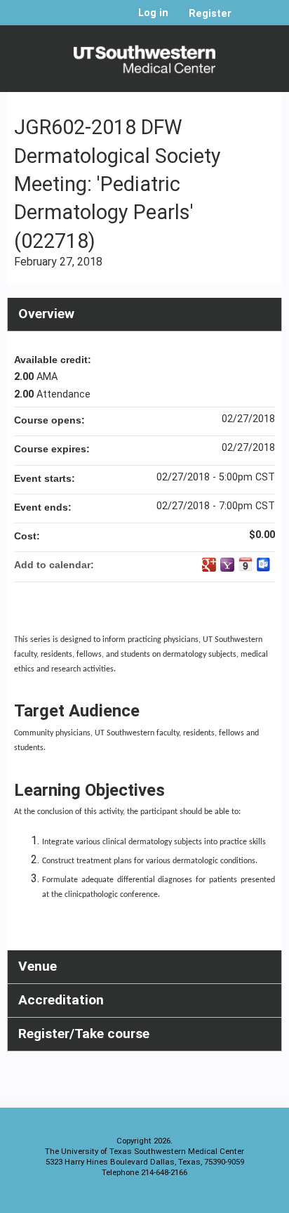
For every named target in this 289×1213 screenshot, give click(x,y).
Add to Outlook (264, 565)
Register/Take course (83, 1033)
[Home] (144, 55)
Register (210, 13)
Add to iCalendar (245, 564)
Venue (37, 966)
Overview (46, 314)
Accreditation (61, 1000)
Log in (153, 13)
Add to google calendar (209, 565)
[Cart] (248, 20)
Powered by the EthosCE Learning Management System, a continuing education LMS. (232, 1199)
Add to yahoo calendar (227, 565)
